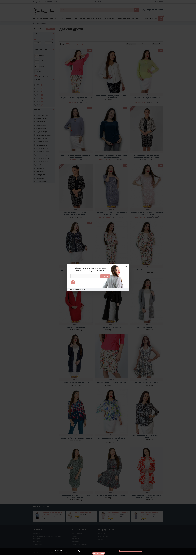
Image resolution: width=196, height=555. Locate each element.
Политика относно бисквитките (130, 551)
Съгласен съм (98, 553)
